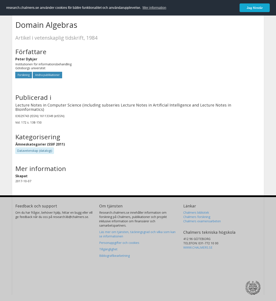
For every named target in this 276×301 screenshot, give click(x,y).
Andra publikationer (47, 75)
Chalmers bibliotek (196, 212)
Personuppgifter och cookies (119, 243)
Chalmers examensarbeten (202, 221)
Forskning (24, 75)
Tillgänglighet (108, 249)
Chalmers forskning (196, 217)
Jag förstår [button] (255, 7)
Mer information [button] (154, 7)
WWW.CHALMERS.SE (197, 247)
